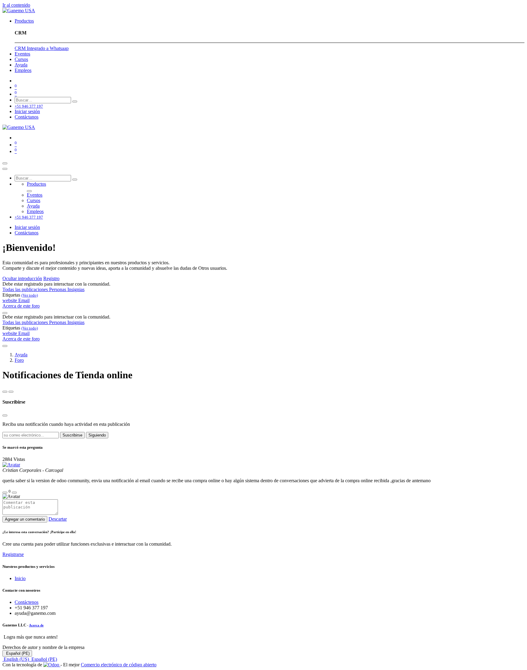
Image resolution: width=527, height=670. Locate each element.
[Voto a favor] (4, 493)
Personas (58, 289)
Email (24, 300)
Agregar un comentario (25, 519)
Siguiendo (97, 435)
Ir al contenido (16, 5)
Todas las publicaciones (25, 289)
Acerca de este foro (21, 305)
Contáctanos (26, 116)
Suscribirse (72, 435)
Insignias (75, 289)
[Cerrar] (4, 169)
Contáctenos (26, 602)
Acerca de (36, 625)
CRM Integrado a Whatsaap (42, 48)
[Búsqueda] (74, 101)
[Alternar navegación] (4, 163)
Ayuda (21, 354)
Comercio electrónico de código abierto (118, 664)
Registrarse (13, 554)
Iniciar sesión (27, 111)
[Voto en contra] (14, 493)
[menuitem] (24, 20)
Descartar (57, 519)
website (10, 300)
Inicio (20, 578)
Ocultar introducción (22, 278)
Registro (51, 278)
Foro (19, 360)
